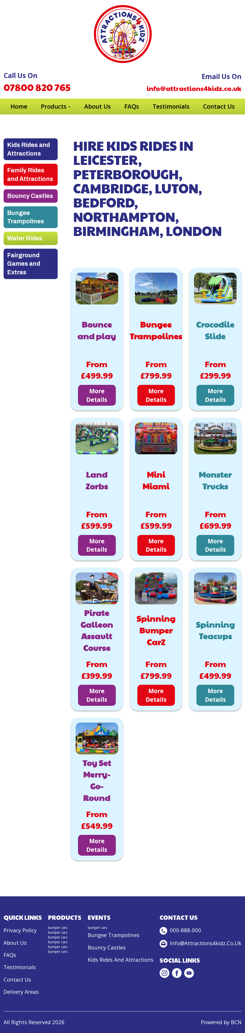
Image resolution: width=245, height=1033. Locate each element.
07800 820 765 (37, 87)
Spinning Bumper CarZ (156, 629)
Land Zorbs (97, 480)
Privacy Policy (20, 930)
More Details (96, 395)
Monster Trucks (215, 480)
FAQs (131, 106)
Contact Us (219, 106)
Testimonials (171, 106)
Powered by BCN (221, 1022)
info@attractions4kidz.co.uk (194, 88)
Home (19, 106)
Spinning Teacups (215, 630)
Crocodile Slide (215, 330)
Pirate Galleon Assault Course (97, 630)
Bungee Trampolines (25, 217)
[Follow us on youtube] (189, 973)
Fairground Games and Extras (23, 263)
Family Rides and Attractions (30, 174)
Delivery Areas (21, 991)
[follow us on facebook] (177, 973)
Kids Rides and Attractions (28, 149)
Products (54, 106)
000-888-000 (184, 930)
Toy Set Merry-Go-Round (97, 780)
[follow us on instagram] (164, 973)
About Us (97, 106)
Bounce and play (97, 330)
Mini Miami (156, 480)
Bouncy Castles (30, 196)
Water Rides (24, 238)
